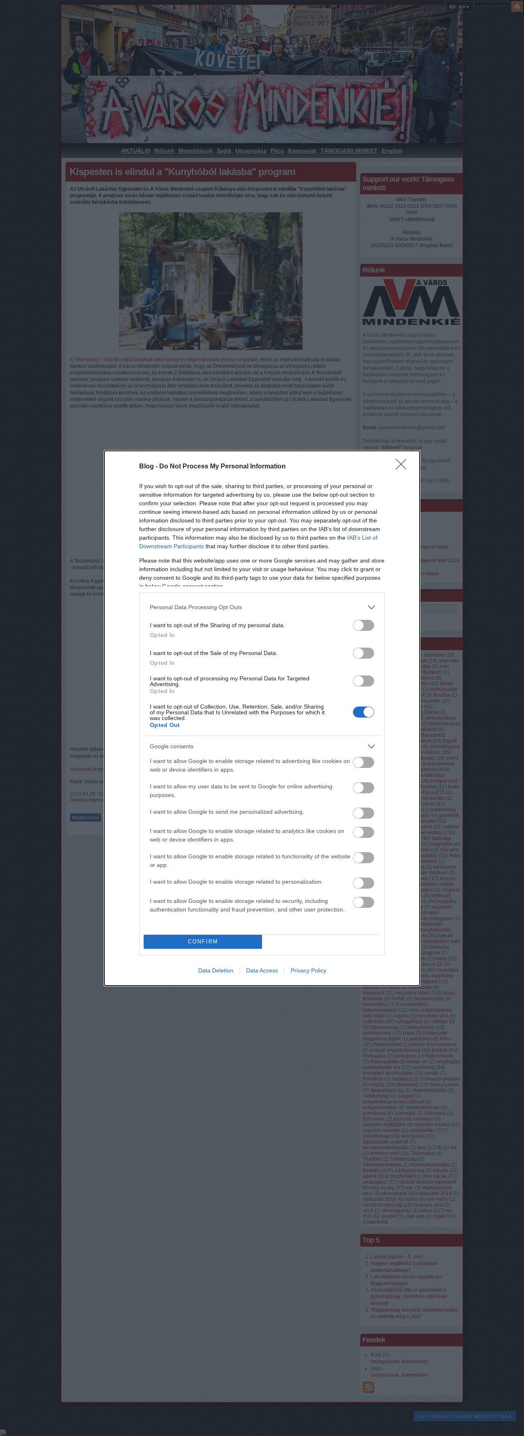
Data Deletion (215, 970)
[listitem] (262, 607)
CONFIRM (203, 942)
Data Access (262, 970)
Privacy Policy (308, 970)
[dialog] (262, 718)
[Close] (403, 467)
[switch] (363, 625)
